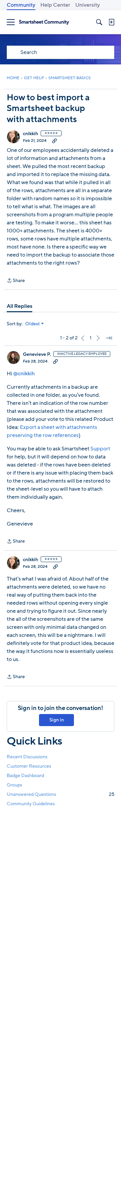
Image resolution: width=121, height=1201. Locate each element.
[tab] (19, 306)
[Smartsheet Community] (44, 22)
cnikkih (30, 134)
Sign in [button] (56, 720)
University (87, 5)
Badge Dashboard (25, 775)
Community (21, 5)
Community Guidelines (31, 804)
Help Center (55, 5)
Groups (14, 785)
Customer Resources (29, 766)
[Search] (99, 22)
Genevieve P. (37, 354)
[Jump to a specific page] (109, 338)
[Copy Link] (54, 141)
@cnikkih (24, 373)
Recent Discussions (27, 757)
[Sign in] (111, 22)
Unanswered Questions (60, 794)
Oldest (32, 324)
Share (16, 280)
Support (100, 448)
